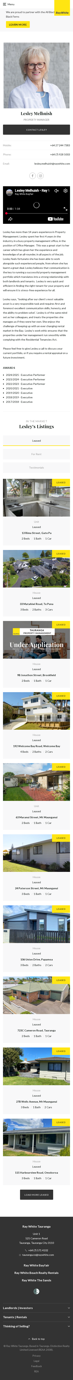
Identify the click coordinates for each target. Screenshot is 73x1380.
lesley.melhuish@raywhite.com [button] (52, 163)
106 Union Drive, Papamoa (36, 959)
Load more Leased (37, 1194)
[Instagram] (40, 176)
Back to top (38, 1338)
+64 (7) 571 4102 (38, 1250)
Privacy (37, 1355)
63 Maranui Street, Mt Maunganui (36, 817)
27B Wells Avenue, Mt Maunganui (36, 1101)
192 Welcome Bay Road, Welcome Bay (36, 746)
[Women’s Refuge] (36, 1292)
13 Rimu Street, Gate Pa (36, 532)
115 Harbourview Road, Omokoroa (36, 1172)
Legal (36, 1360)
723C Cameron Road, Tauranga (36, 1030)
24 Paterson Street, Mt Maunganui (36, 888)
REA (36, 1371)
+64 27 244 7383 (60, 145)
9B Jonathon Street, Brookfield (36, 675)
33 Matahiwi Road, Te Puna (36, 603)
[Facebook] (32, 176)
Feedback (36, 1366)
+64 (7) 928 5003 (60, 154)
